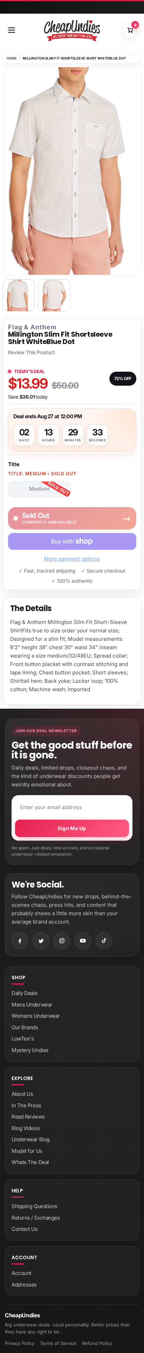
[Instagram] (61, 940)
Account (21, 1273)
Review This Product (31, 352)
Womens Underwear (36, 1015)
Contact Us (25, 1229)
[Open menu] (11, 30)
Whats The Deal (30, 1162)
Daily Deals (24, 993)
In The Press (26, 1105)
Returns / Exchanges (36, 1217)
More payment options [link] (72, 558)
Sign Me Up (72, 828)
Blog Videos (25, 1128)
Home (12, 58)
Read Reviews (28, 1116)
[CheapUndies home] (72, 30)
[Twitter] (41, 940)
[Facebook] (20, 940)
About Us (22, 1094)
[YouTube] (82, 940)
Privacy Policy (19, 1343)
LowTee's (23, 1038)
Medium (39, 488)
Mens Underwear (32, 1004)
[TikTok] (103, 940)
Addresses (24, 1284)
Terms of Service (58, 1343)
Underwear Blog (31, 1139)
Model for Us (27, 1151)
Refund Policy (97, 1343)
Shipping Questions (34, 1206)
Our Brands (25, 1027)
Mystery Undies (30, 1050)
